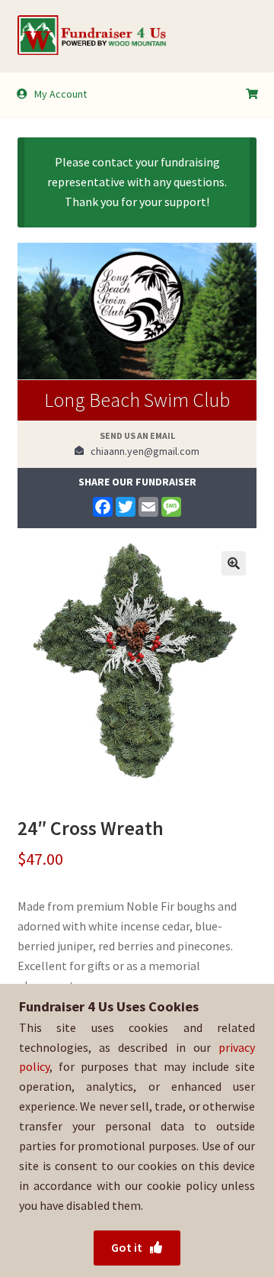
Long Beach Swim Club (137, 399)
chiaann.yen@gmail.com (141, 451)
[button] (233, 563)
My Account (60, 94)
